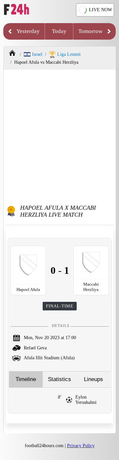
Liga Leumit (69, 54)
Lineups (93, 379)
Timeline (26, 379)
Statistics (59, 379)
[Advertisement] (59, 135)
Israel (37, 54)
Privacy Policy (81, 445)
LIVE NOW (100, 9)
